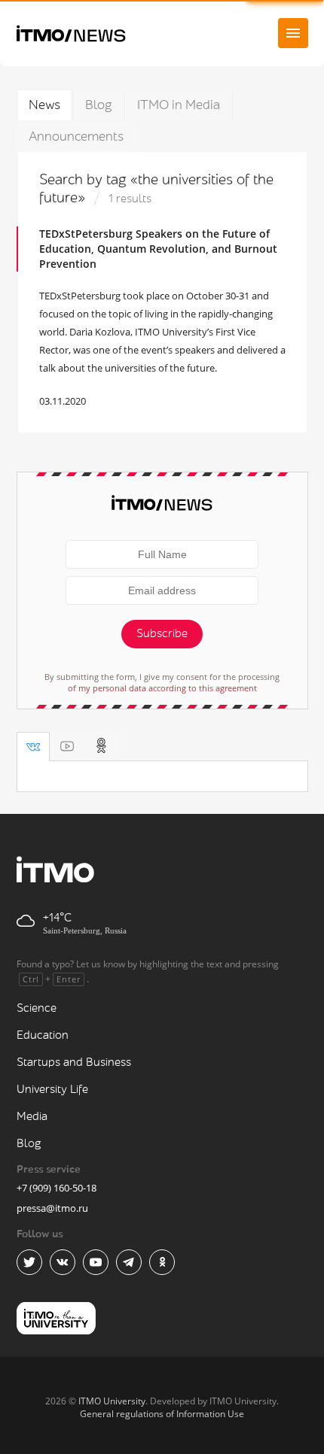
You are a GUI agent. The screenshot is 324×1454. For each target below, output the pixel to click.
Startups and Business (74, 1062)
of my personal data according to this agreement (162, 688)
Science (37, 1008)
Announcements (76, 136)
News (44, 105)
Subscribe (162, 634)
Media (32, 1116)
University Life (52, 1089)
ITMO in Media (178, 105)
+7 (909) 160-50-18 (56, 1187)
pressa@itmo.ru (52, 1208)
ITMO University (111, 1401)
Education (43, 1035)
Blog (98, 105)
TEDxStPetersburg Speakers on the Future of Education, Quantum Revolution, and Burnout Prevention (158, 248)
